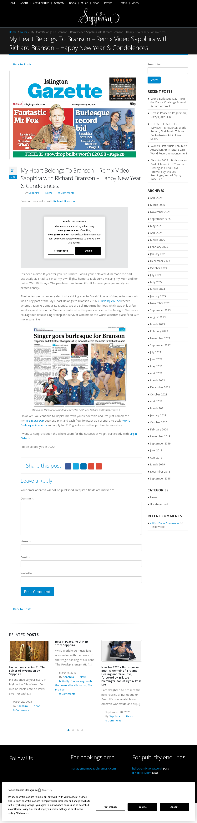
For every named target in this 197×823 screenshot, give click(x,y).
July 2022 (155, 352)
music (83, 685)
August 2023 (158, 317)
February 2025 (159, 247)
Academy (59, 3)
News (96, 3)
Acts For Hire (41, 3)
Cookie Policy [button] (21, 809)
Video (135, 3)
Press (123, 3)
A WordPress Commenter (164, 523)
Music (84, 3)
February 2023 (159, 331)
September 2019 (160, 443)
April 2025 (156, 233)
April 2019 (156, 457)
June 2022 (156, 359)
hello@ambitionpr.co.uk (147, 768)
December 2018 (160, 471)
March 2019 (157, 464)
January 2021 (158, 415)
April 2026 (156, 198)
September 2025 (160, 219)
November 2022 (160, 338)
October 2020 (158, 422)
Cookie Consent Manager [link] (21, 790)
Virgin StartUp (34, 420)
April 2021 (156, 401)
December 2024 (160, 261)
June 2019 (156, 450)
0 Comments (66, 192)
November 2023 (160, 303)
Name (26, 541)
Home (12, 3)
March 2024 (157, 289)
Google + (91, 466)
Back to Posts (22, 64)
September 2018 (160, 478)
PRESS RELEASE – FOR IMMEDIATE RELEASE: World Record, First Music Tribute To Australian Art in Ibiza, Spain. (168, 131)
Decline (143, 807)
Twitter (76, 466)
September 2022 (160, 345)
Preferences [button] (23, 813)
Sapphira (33, 192)
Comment (27, 498)
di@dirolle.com (141, 773)
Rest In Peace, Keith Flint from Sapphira (71, 643)
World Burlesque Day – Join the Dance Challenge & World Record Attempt (168, 102)
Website (26, 573)
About (24, 3)
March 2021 (157, 408)
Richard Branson (64, 201)
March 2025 (157, 240)
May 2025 (156, 226)
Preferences (111, 807)
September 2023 (160, 310)
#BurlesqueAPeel (109, 301)
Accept (174, 807)
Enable (88, 250)
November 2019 (160, 436)
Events (108, 3)
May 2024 (156, 282)
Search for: (155, 64)
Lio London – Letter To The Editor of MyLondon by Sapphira (27, 670)
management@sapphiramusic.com (93, 768)
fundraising (77, 681)
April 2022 (156, 373)
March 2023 (157, 324)
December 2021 (160, 387)
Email (99, 466)
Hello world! (157, 527)
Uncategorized (159, 504)
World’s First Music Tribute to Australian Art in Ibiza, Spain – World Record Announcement (168, 149)
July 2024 (155, 275)
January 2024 (158, 296)
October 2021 (158, 394)
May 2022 (156, 366)
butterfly (64, 681)
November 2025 (160, 212)
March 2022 (157, 380)
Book (72, 3)
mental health (69, 685)
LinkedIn (83, 466)
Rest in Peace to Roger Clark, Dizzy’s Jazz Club (168, 114)
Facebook (68, 466)
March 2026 (157, 205)
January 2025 (158, 254)
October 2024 (158, 268)
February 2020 (159, 429)
